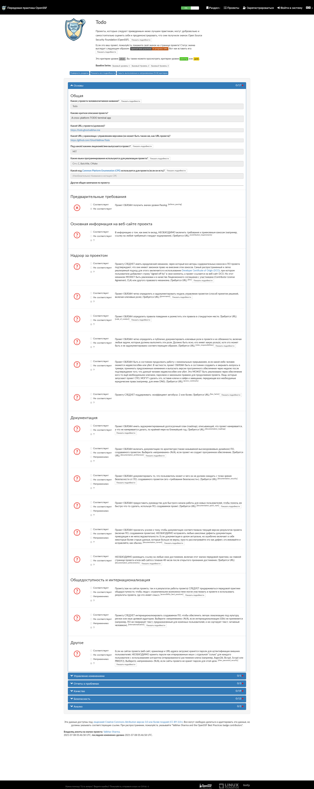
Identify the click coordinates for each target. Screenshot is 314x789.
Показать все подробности (103, 73)
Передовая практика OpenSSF (27, 8)
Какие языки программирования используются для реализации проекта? (109, 158)
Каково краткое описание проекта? (89, 113)
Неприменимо (95, 457)
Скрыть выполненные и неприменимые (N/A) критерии (142, 73)
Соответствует (95, 204)
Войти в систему (291, 8)
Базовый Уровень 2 (140, 66)
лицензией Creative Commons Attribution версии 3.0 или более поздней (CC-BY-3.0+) (138, 722)
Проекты (233, 8)
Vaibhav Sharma (112, 732)
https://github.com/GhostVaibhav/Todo (90, 140)
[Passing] (184, 59)
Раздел (214, 8)
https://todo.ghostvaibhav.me (85, 130)
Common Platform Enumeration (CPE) (101, 171)
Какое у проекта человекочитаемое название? (94, 101)
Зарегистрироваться (260, 8)
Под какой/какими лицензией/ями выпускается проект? (100, 146)
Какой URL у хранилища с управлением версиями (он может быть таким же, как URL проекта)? (120, 136)
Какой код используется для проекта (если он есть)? (117, 171)
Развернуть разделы (79, 73)
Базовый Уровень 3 (160, 66)
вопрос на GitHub (139, 787)
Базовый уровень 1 (121, 66)
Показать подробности (140, 40)
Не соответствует (95, 208)
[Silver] (122, 59)
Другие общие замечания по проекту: (90, 183)
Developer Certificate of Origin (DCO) (201, 271)
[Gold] (196, 59)
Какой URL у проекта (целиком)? (87, 126)
